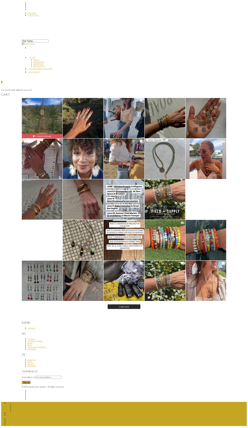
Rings (36, 60)
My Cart (32, 13)
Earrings (31, 364)
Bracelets (32, 360)
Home (30, 343)
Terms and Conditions (37, 347)
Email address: (28, 377)
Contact (34, 71)
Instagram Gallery (35, 341)
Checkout (33, 15)
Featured (31, 328)
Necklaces (39, 62)
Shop (32, 57)
